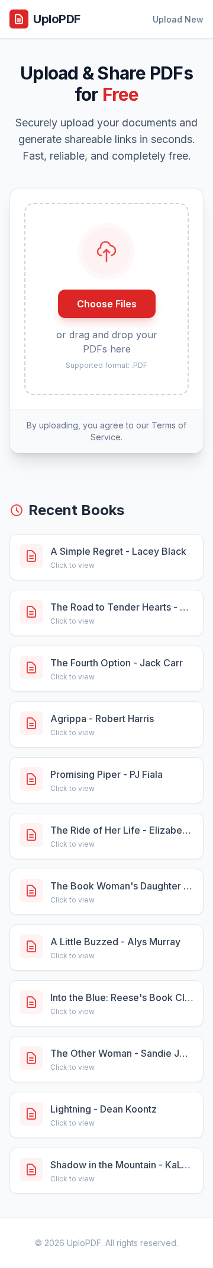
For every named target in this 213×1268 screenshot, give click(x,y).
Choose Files (107, 304)
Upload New (178, 19)
